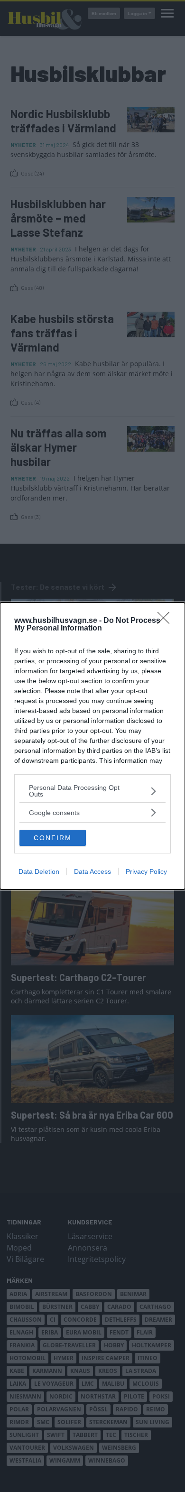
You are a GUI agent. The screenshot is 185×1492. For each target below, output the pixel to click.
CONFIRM (53, 838)
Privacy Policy (146, 871)
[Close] (166, 621)
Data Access (92, 871)
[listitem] (92, 790)
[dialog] (92, 746)
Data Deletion (38, 871)
